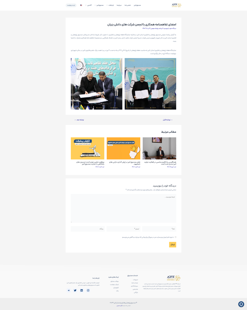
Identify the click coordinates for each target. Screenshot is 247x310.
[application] (108, 5)
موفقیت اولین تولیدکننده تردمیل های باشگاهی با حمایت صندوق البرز (90, 163)
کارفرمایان (116, 288)
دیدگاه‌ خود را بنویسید (169, 28)
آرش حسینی (119, 306)
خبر (175, 167)
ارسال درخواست (114, 284)
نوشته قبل (168, 120)
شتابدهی (135, 289)
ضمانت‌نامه (135, 283)
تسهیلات (135, 280)
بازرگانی (136, 292)
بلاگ (117, 291)
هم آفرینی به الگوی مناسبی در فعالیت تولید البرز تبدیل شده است (160, 163)
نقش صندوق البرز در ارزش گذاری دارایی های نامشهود (124, 163)
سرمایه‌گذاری (134, 286)
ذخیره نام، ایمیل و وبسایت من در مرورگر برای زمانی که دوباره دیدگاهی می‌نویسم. (148, 237)
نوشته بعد (79, 120)
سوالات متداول (114, 281)
